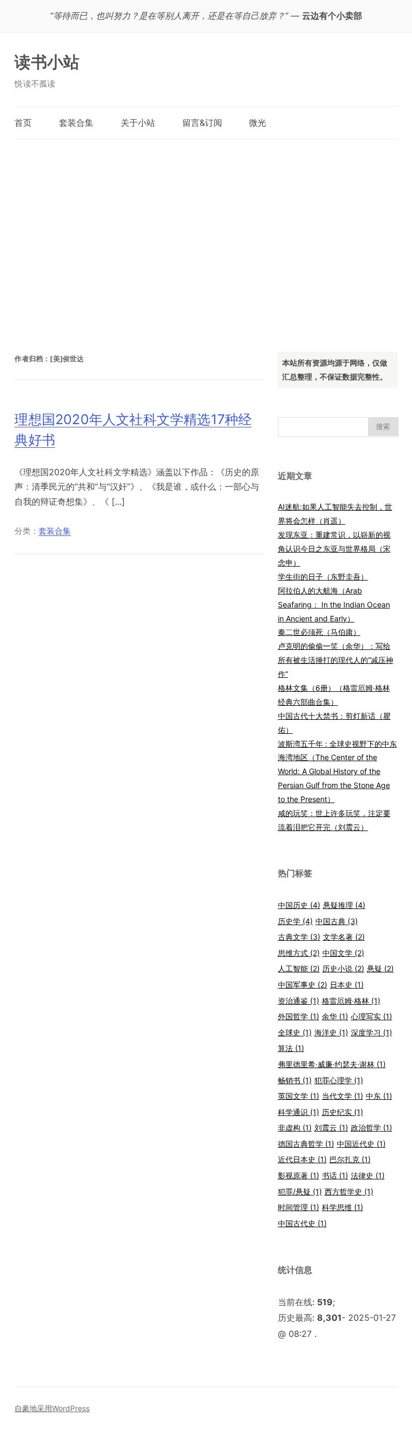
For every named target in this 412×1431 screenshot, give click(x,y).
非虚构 (295, 1127)
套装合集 (76, 122)
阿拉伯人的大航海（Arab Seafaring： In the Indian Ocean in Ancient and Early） (334, 604)
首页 (23, 122)
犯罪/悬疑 (300, 1191)
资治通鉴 (298, 1000)
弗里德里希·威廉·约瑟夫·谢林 (332, 1064)
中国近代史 (361, 1143)
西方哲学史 (349, 1191)
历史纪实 (342, 1112)
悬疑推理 (344, 905)
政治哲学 (371, 1127)
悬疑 (380, 968)
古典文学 (299, 936)
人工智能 (299, 968)
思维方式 (299, 952)
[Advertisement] (206, 234)
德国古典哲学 (306, 1143)
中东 (379, 1095)
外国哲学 (298, 1016)
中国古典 (336, 921)
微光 (257, 122)
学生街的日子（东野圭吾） (323, 576)
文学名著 (344, 936)
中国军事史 (302, 984)
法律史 (368, 1175)
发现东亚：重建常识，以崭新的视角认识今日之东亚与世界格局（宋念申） (334, 548)
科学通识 (298, 1112)
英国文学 (298, 1095)
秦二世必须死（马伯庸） (319, 631)
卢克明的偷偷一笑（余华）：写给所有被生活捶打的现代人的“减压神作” (335, 659)
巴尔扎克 (350, 1159)
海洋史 (331, 1032)
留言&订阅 (202, 122)
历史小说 (343, 968)
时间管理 (298, 1207)
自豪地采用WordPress (52, 1408)
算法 (291, 1048)
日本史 (347, 984)
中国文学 (343, 952)
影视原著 (298, 1175)
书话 (335, 1175)
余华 (335, 1016)
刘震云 (331, 1127)
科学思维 (342, 1207)
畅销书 (295, 1080)
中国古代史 (302, 1223)
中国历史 (299, 905)
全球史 (295, 1032)
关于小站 (138, 122)
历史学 (295, 921)
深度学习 (371, 1032)
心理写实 (371, 1016)
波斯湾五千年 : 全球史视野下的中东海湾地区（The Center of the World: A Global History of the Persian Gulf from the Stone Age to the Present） (337, 771)
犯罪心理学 (338, 1080)
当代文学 (342, 1095)
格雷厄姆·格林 (351, 1000)
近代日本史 (302, 1159)
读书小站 (46, 61)
